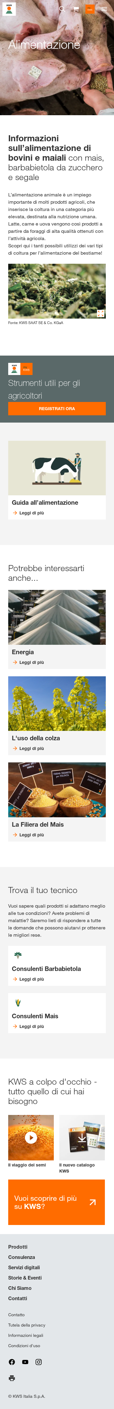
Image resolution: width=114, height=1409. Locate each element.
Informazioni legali (25, 1335)
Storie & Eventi (25, 1278)
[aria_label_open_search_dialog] (62, 9)
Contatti (17, 1298)
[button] (31, 1141)
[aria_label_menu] (104, 9)
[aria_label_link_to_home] (9, 8)
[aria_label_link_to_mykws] (90, 9)
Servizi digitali (24, 1267)
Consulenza (21, 1257)
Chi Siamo (20, 1288)
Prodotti (17, 1247)
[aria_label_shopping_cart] (75, 8)
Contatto (16, 1314)
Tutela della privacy (26, 1325)
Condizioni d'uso (24, 1345)
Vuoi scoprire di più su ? (45, 1202)
